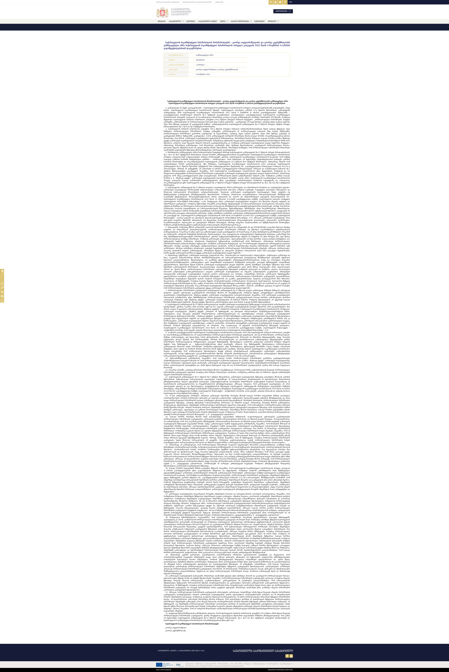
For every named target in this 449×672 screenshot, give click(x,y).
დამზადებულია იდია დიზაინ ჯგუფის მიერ (280, 670)
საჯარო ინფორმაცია (240, 21)
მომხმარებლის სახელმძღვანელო (197, 2)
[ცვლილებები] (2, 279)
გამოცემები (259, 21)
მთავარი (161, 21)
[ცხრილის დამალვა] (2, 284)
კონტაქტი (219, 2)
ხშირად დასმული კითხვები (167, 2)
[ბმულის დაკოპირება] (2, 288)
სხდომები (190, 21)
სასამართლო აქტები (207, 21)
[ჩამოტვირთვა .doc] (2, 296)
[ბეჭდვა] (2, 300)
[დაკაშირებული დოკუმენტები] (2, 275)
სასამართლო (175, 21)
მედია (223, 21)
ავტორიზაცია (281, 11)
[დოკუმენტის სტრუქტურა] (2, 271)
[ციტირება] (2, 292)
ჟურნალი (272, 21)
